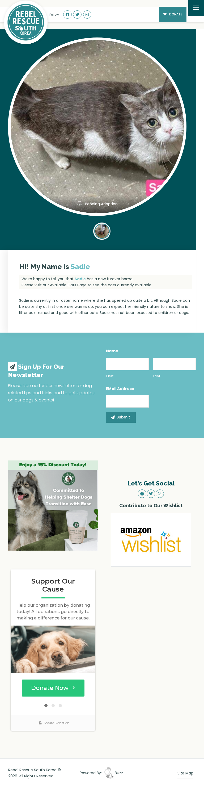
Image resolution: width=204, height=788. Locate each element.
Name (112, 351)
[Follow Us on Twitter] (77, 14)
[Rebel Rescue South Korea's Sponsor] (53, 505)
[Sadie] (102, 231)
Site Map (185, 773)
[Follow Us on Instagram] (87, 14)
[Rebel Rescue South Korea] (26, 22)
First (109, 376)
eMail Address (120, 388)
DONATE (175, 14)
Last (156, 376)
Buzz (118, 773)
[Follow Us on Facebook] (67, 14)
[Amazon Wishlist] (151, 539)
